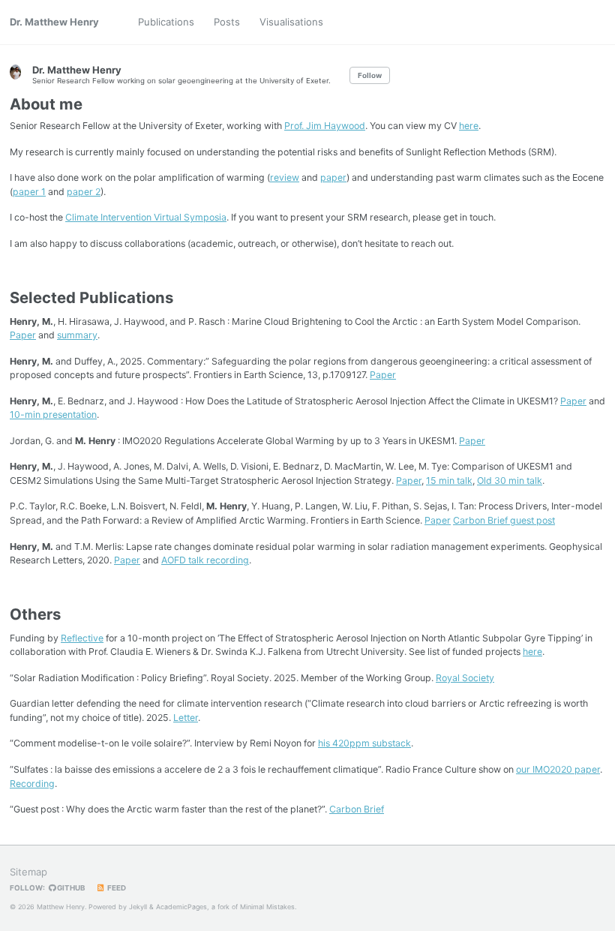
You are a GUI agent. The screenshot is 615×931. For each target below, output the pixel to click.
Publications (166, 22)
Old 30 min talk (509, 480)
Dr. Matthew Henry (54, 22)
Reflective (82, 638)
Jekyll (138, 906)
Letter (185, 717)
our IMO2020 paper (558, 769)
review (284, 177)
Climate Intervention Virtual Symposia (145, 217)
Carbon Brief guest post (504, 520)
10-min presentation (53, 414)
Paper (23, 335)
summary (77, 335)
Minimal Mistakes (267, 906)
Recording (32, 783)
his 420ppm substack (364, 743)
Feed (116, 888)
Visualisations (291, 22)
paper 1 (29, 191)
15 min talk (449, 480)
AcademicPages (181, 906)
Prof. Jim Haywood (324, 125)
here (468, 125)
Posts (227, 22)
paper (333, 177)
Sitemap (28, 872)
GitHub (70, 888)
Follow (370, 75)
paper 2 (83, 191)
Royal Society (465, 677)
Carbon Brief (356, 809)
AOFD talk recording (205, 560)
